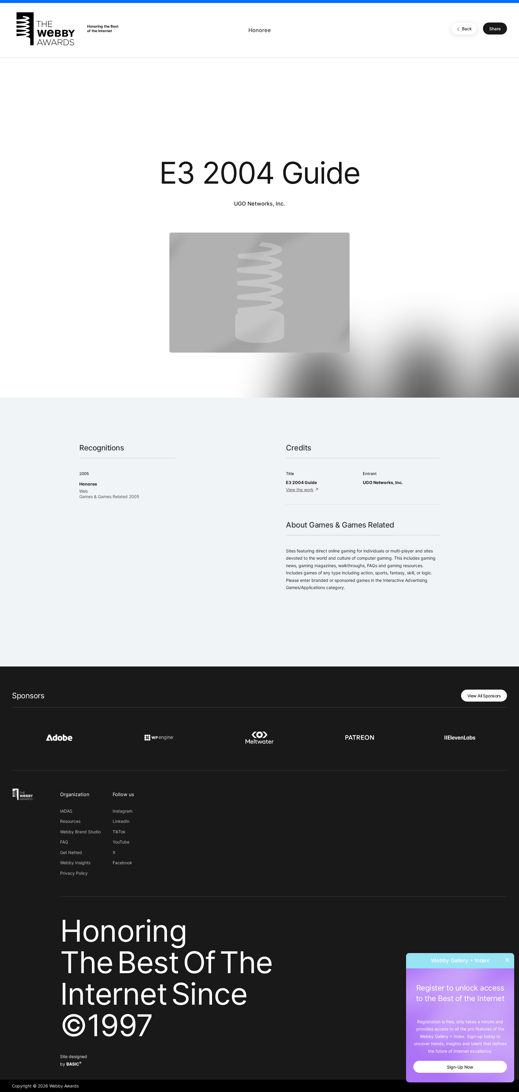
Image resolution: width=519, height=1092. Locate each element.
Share (495, 29)
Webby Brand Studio (80, 831)
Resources (70, 821)
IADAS (66, 811)
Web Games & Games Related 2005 (109, 494)
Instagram (122, 811)
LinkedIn (121, 821)
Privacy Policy (74, 873)
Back (467, 29)
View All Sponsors (484, 695)
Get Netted (71, 852)
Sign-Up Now (460, 1066)
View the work (300, 489)
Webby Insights (75, 862)
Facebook (122, 862)
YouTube (121, 841)
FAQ (64, 841)
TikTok (119, 831)
